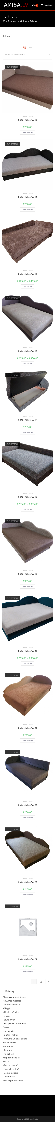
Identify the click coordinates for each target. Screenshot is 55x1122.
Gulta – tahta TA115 (27, 274)
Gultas (24, 116)
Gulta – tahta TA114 (27, 197)
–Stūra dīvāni (9, 1019)
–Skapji (6, 1008)
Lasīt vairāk (27, 132)
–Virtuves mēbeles (12, 1004)
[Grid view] (24, 47)
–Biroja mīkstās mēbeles (15, 1023)
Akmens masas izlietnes (14, 996)
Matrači (6, 1061)
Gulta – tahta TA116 (27, 351)
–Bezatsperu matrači (13, 1080)
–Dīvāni (6, 1015)
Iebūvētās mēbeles (12, 1000)
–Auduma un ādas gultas (15, 1038)
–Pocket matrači (10, 1065)
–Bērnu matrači (10, 1072)
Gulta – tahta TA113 (27, 120)
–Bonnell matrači (11, 1069)
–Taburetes (8, 1050)
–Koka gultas (9, 1031)
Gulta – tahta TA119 (27, 574)
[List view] (30, 47)
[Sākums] (4, 21)
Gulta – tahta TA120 (27, 651)
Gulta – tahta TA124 (27, 959)
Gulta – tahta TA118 (27, 496)
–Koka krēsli (9, 1053)
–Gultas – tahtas (10, 1034)
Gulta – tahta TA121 (27, 728)
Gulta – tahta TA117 (27, 419)
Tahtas (33, 21)
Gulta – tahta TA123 (27, 882)
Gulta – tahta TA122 (27, 805)
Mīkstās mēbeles (11, 1012)
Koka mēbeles (9, 1042)
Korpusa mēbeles (11, 1057)
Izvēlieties (27, 286)
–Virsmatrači (9, 1076)
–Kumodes (8, 1046)
